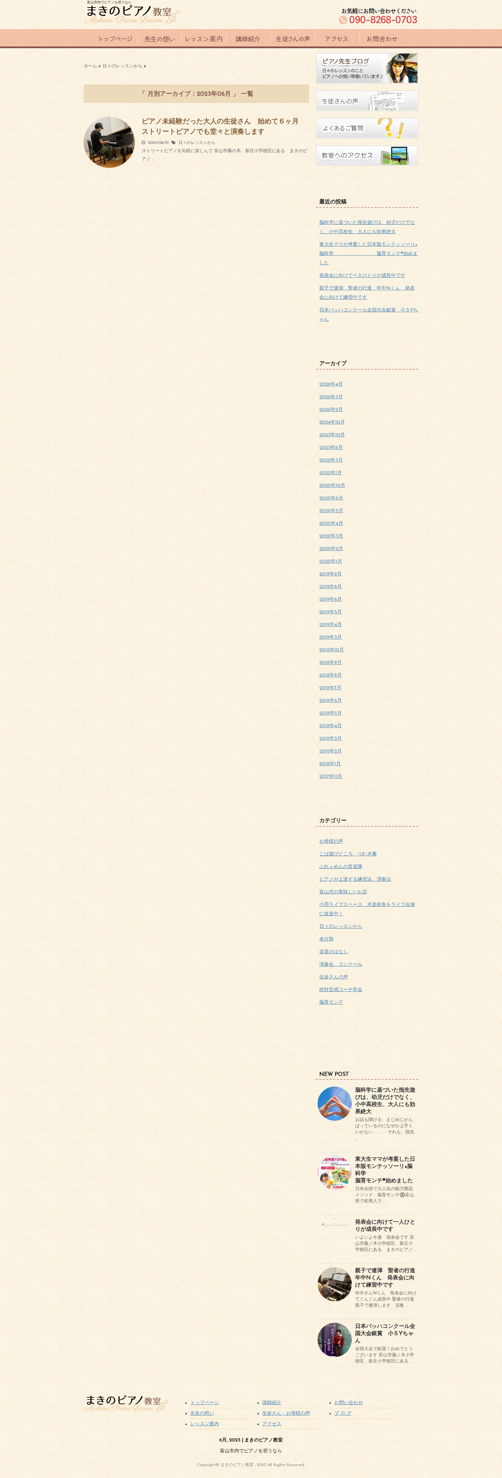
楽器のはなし (333, 952)
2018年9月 (330, 662)
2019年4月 (330, 624)
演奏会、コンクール (340, 964)
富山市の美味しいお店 (343, 892)
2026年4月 (331, 384)
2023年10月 (332, 435)
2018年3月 (330, 738)
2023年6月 (331, 447)
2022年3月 (331, 460)
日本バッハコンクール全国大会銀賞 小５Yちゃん (385, 1334)
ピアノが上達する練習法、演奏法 (355, 879)
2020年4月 (331, 523)
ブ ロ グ (342, 1413)
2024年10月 (332, 422)
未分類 (326, 939)
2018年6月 (330, 700)
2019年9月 (330, 574)
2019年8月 (330, 586)
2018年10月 (331, 650)
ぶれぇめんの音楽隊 (340, 866)
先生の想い (202, 1413)
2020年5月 (331, 511)
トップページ (204, 1403)
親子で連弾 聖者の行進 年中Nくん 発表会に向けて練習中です (388, 1278)
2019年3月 (330, 637)
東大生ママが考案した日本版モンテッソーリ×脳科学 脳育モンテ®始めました (368, 254)
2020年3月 (331, 536)
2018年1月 (330, 764)
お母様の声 (331, 841)
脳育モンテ (331, 1002)
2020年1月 (330, 561)
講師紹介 (271, 1403)
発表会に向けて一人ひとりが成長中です (362, 275)
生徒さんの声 (333, 977)
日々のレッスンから (197, 143)
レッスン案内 (204, 1424)
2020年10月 (332, 485)
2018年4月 (330, 726)
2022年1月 (330, 473)
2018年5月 (330, 713)
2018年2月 (330, 751)
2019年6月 (330, 599)
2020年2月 (331, 548)
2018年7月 (330, 688)
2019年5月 (330, 612)
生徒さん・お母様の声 (286, 1413)
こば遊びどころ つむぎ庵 (348, 854)
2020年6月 (331, 498)
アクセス (271, 1424)
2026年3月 (331, 397)
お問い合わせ (348, 1403)
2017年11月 (330, 776)
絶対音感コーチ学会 (340, 990)
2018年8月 (330, 675)
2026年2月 (331, 409)
